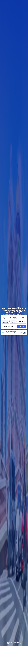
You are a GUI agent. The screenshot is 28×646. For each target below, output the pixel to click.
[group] (6, 322)
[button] (26, 1)
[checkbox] (23, 318)
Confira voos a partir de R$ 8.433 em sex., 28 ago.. (13, 314)
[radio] (4, 317)
